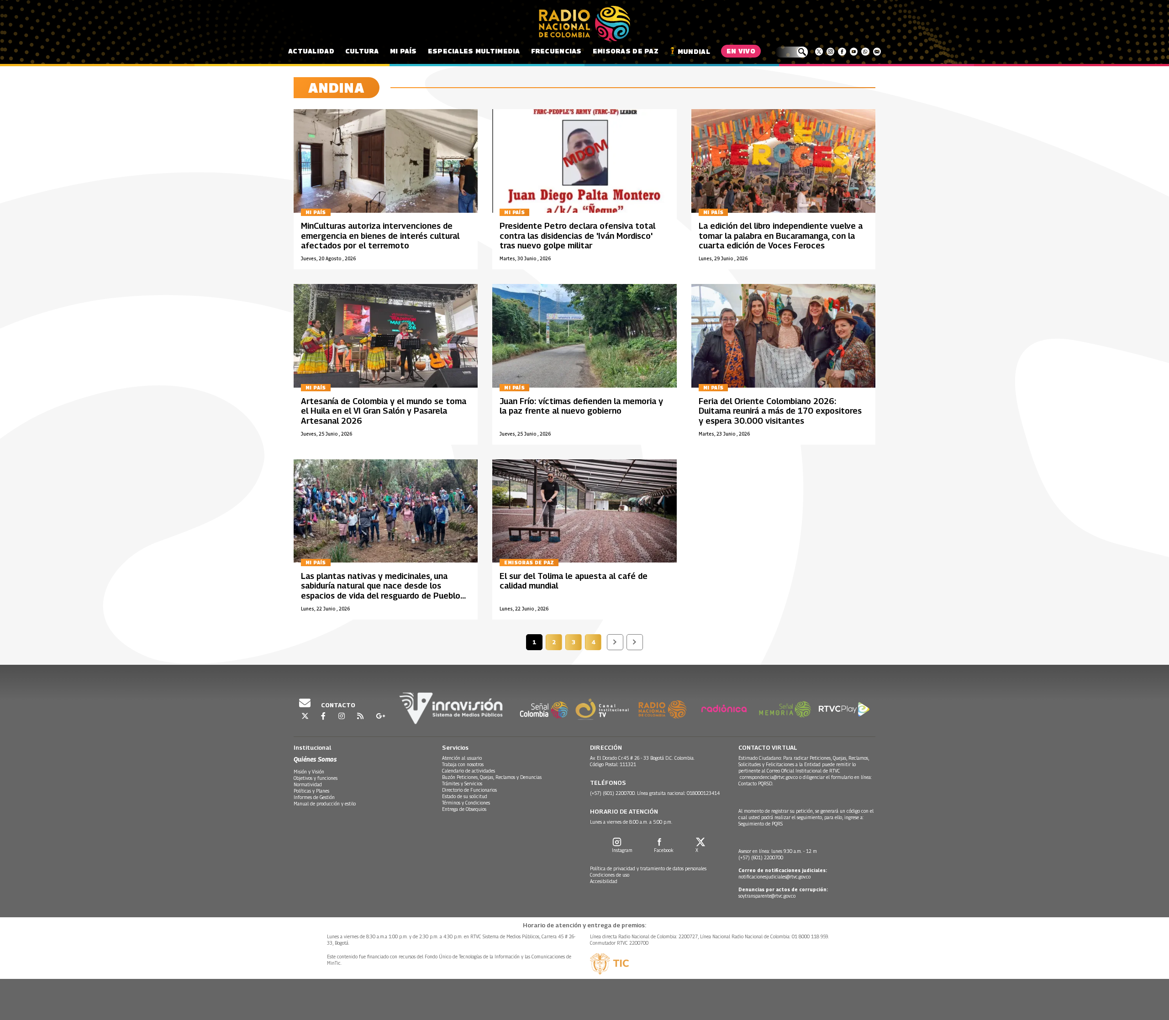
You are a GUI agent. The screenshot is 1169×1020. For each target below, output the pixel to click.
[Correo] (877, 51)
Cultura (362, 51)
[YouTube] (854, 51)
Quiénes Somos (315, 759)
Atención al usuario (462, 758)
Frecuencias (556, 51)
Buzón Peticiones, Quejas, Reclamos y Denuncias (492, 777)
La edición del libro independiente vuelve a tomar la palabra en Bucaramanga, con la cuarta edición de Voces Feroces (781, 235)
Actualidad (311, 51)
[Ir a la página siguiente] (615, 642)
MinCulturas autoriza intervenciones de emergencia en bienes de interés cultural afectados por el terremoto (380, 235)
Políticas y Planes (311, 791)
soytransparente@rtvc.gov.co (766, 896)
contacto (337, 705)
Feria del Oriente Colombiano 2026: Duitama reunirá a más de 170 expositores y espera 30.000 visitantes (780, 411)
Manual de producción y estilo (325, 803)
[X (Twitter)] (819, 51)
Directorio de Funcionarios (469, 790)
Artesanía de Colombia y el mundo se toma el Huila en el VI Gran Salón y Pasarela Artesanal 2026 (383, 411)
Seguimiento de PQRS (760, 823)
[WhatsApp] (865, 51)
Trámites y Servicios (462, 783)
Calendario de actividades (468, 770)
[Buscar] (791, 52)
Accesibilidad (603, 881)
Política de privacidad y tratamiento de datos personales (648, 868)
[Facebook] (842, 51)
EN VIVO (741, 51)
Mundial (694, 51)
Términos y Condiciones (466, 802)
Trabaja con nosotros (463, 764)
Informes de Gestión (314, 797)
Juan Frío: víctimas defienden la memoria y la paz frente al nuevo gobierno (581, 406)
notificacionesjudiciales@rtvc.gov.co (774, 876)
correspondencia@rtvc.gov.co (769, 777)
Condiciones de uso (609, 875)
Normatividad (308, 784)
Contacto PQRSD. (756, 783)
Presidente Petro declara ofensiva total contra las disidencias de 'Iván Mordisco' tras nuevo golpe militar (577, 235)
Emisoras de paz (625, 51)
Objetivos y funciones (315, 778)
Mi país (403, 51)
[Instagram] (830, 51)
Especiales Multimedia (474, 51)
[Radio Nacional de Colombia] (584, 24)
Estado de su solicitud (464, 796)
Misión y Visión (309, 771)
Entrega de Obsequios (464, 809)
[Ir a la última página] (635, 642)
